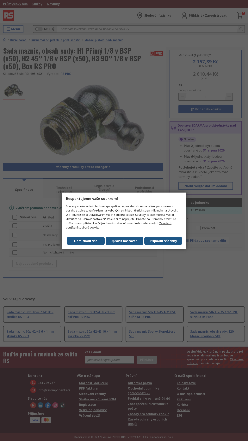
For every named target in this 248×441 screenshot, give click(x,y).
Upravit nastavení (124, 241)
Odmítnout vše (85, 241)
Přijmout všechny (163, 241)
